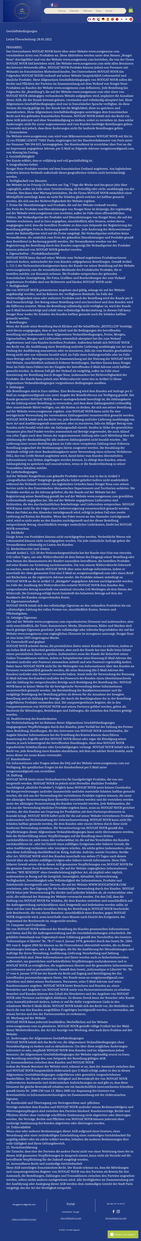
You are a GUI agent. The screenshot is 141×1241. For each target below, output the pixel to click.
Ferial (71, 1204)
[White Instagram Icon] (118, 1211)
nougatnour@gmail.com (117, 148)
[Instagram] (56, 5)
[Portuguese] (112, 19)
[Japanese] (121, 19)
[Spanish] (107, 19)
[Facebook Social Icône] (52, 5)
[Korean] (126, 19)
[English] (94, 19)
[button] (130, 10)
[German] (103, 19)
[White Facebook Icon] (113, 1211)
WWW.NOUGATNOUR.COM (107, 884)
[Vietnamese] (130, 19)
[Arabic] (98, 19)
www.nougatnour (40, 411)
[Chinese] (117, 19)
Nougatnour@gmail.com (24, 1204)
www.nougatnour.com (104, 51)
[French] (89, 19)
